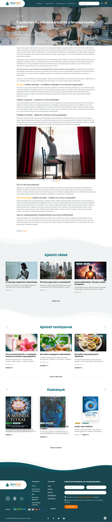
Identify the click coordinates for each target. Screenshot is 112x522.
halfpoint (25, 231)
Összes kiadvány (56, 447)
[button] (7, 278)
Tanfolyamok (60, 3)
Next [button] (105, 326)
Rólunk (34, 486)
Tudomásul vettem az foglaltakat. (82, 497)
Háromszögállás (24, 197)
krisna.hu (50, 492)
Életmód (35, 34)
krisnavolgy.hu (52, 498)
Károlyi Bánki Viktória (62, 336)
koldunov (57, 181)
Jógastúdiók (49, 3)
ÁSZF (33, 494)
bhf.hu (49, 486)
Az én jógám (28, 34)
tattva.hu (50, 489)
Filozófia (10, 264)
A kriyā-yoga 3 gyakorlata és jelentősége (21, 282)
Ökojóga (87, 264)
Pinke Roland (24, 38)
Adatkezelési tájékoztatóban (85, 497)
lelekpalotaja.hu (52, 495)
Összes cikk (56, 301)
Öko (16, 336)
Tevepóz (20, 84)
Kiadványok (72, 3)
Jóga (42, 423)
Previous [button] (7, 326)
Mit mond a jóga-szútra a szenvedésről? (55, 282)
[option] (21, 277)
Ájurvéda (44, 336)
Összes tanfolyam (56, 376)
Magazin (39, 3)
